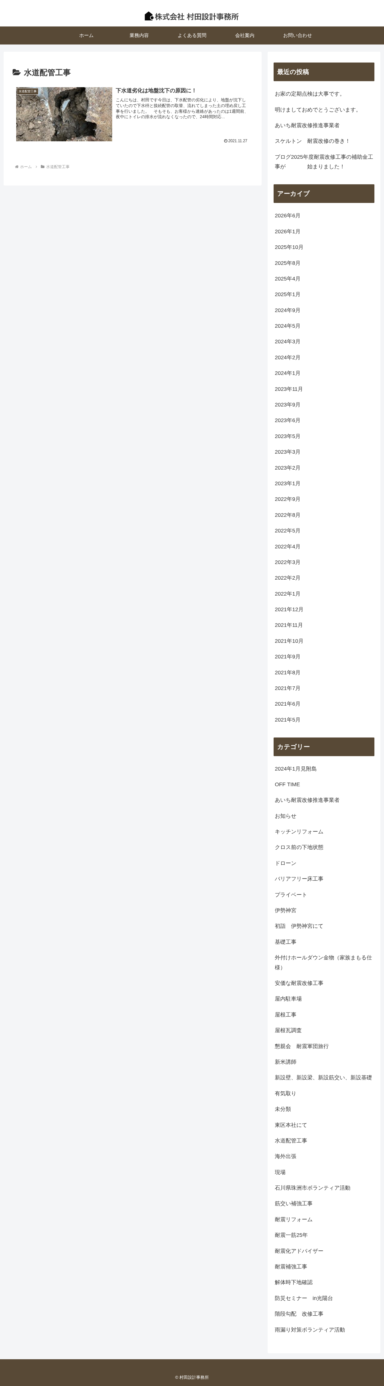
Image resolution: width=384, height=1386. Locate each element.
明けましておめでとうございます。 (318, 110)
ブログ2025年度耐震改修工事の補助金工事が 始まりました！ (324, 162)
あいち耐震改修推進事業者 (307, 125)
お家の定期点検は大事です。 (310, 94)
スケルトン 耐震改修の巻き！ (312, 141)
